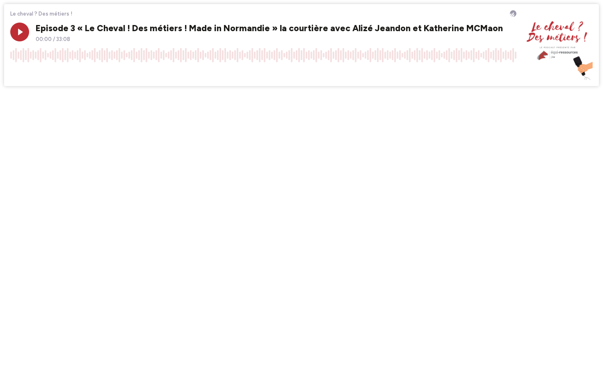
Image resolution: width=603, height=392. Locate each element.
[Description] (510, 73)
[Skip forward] (47, 73)
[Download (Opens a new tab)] (479, 73)
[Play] (19, 32)
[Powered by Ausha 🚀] (513, 13)
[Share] (495, 73)
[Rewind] (16, 73)
